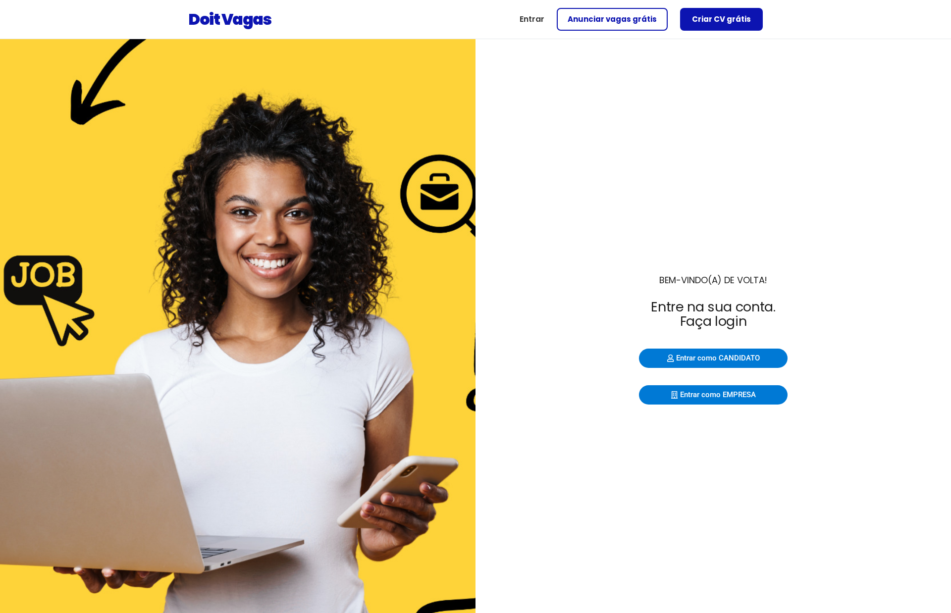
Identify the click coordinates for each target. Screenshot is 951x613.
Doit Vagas (229, 19)
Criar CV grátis (721, 19)
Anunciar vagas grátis (612, 19)
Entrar (532, 19)
